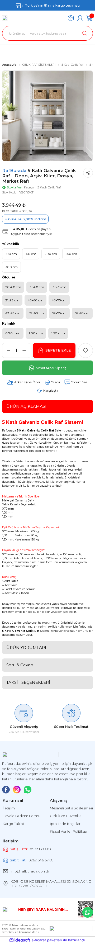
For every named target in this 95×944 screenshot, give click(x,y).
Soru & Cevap (19, 664)
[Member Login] (80, 18)
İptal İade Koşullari (65, 824)
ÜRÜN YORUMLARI (26, 647)
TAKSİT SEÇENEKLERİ (28, 682)
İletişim (9, 808)
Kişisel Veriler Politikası (68, 831)
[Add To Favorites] (85, 350)
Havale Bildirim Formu (21, 816)
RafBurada (15, 170)
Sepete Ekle (58, 350)
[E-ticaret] (46, 940)
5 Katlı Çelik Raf (49, 187)
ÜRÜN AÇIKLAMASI (26, 406)
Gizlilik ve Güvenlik (65, 816)
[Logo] (4, 18)
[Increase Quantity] (24, 350)
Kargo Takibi (13, 824)
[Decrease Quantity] (8, 350)
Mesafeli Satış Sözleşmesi (71, 808)
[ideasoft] (19, 940)
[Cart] (89, 18)
